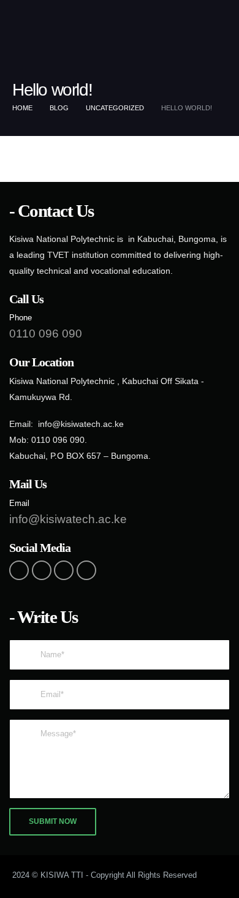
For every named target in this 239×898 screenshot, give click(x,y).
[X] (41, 570)
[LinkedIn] (86, 570)
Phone (20, 318)
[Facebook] (19, 570)
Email (19, 503)
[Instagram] (64, 570)
